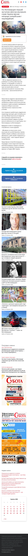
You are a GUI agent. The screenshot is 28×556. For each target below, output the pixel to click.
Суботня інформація (7, 367)
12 (10, 509)
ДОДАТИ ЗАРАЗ (7, 40)
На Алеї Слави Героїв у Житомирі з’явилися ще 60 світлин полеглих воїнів (13, 208)
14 (17, 509)
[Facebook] (23, 2)
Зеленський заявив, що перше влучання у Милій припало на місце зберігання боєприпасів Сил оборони (14, 370)
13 (14, 509)
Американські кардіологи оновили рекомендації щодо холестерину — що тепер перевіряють (13, 350)
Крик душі (12, 357)
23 (23, 511)
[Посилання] (5, 2)
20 (14, 511)
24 (4, 513)
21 (17, 511)
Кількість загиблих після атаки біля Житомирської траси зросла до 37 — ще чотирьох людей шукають (13, 256)
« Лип (4, 519)
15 (20, 509)
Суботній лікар (8, 347)
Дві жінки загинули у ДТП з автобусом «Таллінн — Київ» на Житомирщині (12, 330)
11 (7, 509)
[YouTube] (21, 2)
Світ (3, 347)
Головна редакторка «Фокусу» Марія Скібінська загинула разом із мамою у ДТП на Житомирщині (14, 281)
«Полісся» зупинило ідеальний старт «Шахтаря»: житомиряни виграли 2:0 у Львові (14, 305)
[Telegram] (26, 2)
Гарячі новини (5, 357)
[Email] (19, 2)
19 (10, 511)
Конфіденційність (6, 552)
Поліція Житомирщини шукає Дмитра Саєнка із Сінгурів (11, 232)
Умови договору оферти (8, 550)
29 (20, 513)
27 (14, 513)
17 (4, 511)
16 (23, 509)
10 (4, 509)
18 (7, 511)
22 (20, 511)
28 (17, 513)
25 (7, 513)
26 (10, 513)
